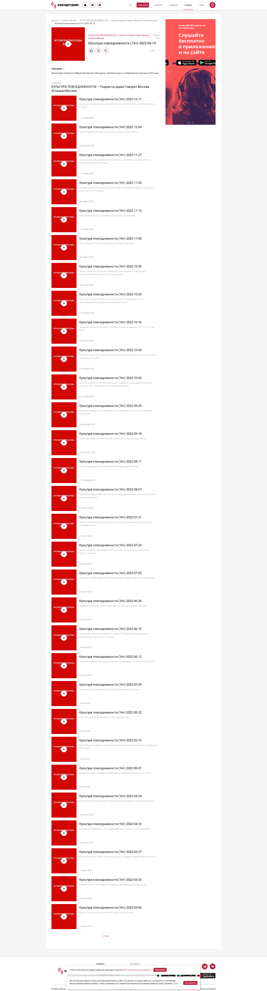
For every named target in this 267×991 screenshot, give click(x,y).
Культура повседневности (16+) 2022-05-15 (110, 740)
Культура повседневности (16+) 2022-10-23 (110, 294)
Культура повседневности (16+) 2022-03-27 (110, 852)
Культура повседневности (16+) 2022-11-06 (110, 238)
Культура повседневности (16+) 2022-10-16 (110, 322)
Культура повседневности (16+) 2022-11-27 (110, 155)
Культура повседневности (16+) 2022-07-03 (110, 573)
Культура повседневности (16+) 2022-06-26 (110, 601)
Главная (158, 5)
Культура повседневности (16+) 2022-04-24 (110, 796)
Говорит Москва (69, 20)
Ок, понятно (190, 983)
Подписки (173, 5)
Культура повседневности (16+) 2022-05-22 (110, 712)
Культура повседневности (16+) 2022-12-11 (110, 99)
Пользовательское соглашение (203, 989)
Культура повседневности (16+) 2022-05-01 (110, 768)
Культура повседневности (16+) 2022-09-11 (110, 461)
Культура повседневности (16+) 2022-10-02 (110, 378)
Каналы (188, 5)
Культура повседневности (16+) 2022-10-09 (110, 350)
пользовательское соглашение (137, 970)
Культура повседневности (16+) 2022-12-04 (110, 127)
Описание (56, 68)
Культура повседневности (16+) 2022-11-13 (110, 210)
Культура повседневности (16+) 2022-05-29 (110, 684)
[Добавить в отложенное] (98, 51)
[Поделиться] (106, 51)
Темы (201, 5)
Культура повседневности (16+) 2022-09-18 (110, 433)
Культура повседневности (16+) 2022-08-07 (110, 489)
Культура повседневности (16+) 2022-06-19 (110, 629)
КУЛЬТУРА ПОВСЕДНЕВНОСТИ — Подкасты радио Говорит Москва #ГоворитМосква (118, 20)
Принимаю (160, 970)
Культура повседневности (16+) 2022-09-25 (110, 406)
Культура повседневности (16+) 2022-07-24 (110, 545)
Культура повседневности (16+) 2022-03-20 (110, 879)
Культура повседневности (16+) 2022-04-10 (110, 824)
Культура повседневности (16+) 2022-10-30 (110, 266)
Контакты (135, 964)
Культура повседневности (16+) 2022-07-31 (110, 517)
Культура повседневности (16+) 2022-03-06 (110, 907)
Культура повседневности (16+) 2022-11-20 (110, 183)
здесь (175, 983)
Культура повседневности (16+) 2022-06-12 (110, 656)
